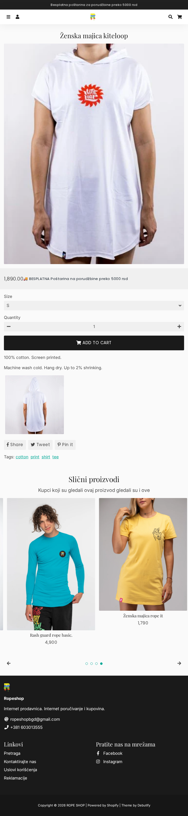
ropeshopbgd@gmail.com (34, 719)
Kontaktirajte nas (20, 761)
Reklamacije (15, 778)
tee (55, 456)
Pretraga (12, 753)
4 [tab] (101, 663)
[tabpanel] (48, 571)
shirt (46, 456)
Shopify (112, 805)
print (35, 456)
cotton (22, 456)
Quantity (12, 317)
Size (8, 296)
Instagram (112, 761)
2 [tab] (91, 663)
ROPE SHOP (76, 805)
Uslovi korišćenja (20, 769)
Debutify (144, 805)
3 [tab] (96, 663)
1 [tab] (86, 663)
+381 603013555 (26, 727)
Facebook (112, 753)
